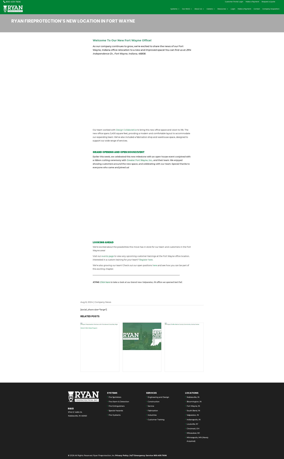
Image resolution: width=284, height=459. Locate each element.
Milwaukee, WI (193, 433)
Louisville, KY (192, 424)
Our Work (186, 9)
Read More (99, 365)
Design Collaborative (126, 130)
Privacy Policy (122, 455)
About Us (198, 9)
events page (108, 256)
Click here (105, 282)
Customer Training (156, 420)
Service (151, 406)
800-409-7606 (13, 2)
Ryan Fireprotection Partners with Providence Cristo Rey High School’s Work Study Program (100, 356)
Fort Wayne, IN (193, 406)
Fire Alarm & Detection (119, 402)
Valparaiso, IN (193, 415)
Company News (103, 302)
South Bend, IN (193, 411)
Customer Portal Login (234, 2)
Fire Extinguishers (117, 406)
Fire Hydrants (115, 415)
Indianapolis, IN (193, 420)
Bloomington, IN (194, 402)
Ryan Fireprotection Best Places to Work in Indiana (142, 353)
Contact (257, 9)
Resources (221, 9)
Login (233, 9)
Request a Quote (268, 2)
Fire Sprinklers (115, 397)
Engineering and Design (158, 397)
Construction (153, 402)
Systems (174, 9)
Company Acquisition (270, 9)
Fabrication (153, 411)
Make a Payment (252, 2)
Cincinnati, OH (193, 429)
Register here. (146, 260)
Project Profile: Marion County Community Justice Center (182, 355)
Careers (210, 9)
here (155, 265)
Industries (152, 415)
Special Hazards (116, 411)
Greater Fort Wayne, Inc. (139, 160)
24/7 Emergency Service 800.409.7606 (148, 455)
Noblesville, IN (193, 397)
